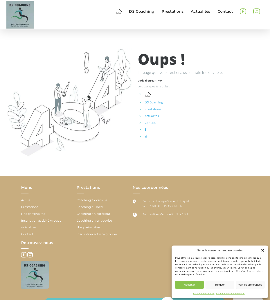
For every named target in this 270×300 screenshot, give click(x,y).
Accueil (26, 200)
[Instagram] (30, 254)
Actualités (152, 116)
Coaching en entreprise (94, 220)
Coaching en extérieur (93, 214)
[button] (262, 250)
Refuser (220, 284)
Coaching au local (90, 207)
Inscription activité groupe (41, 220)
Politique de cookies (203, 293)
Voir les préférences (250, 284)
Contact (150, 123)
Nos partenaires (33, 214)
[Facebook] (23, 254)
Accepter (189, 284)
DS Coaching (154, 102)
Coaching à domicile (92, 200)
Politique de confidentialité (230, 293)
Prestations (153, 109)
